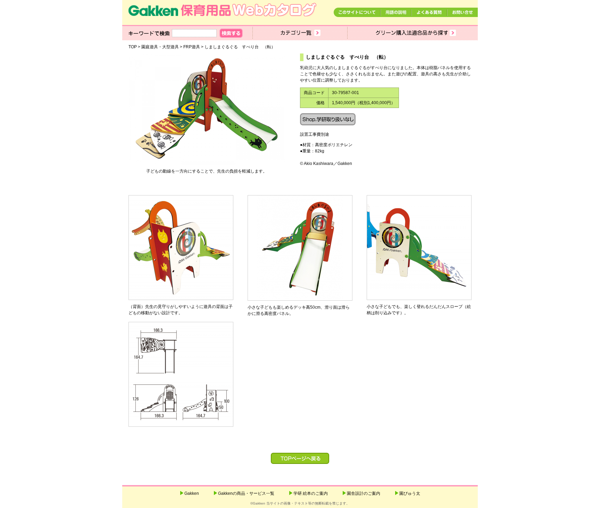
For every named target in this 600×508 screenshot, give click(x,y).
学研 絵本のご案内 (310, 493)
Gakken (191, 493)
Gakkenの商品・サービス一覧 (246, 493)
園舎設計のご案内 (363, 493)
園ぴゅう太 (409, 493)
